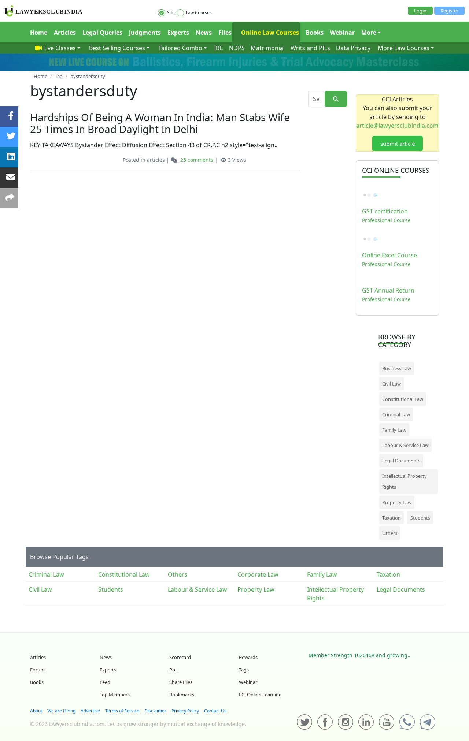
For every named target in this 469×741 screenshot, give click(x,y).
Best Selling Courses (117, 48)
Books (315, 33)
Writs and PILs (310, 48)
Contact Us (215, 711)
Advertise (90, 711)
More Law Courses (403, 48)
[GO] (336, 99)
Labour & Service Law (405, 445)
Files (225, 33)
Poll (173, 669)
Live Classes (59, 48)
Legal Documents (401, 460)
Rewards (248, 657)
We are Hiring (61, 711)
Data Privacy (353, 48)
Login (420, 10)
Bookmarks (181, 694)
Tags (244, 669)
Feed (105, 682)
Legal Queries (102, 33)
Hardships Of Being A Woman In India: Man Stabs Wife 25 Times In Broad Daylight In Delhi (160, 123)
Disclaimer (155, 711)
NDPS (237, 48)
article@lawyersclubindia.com (397, 126)
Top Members (115, 694)
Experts (178, 33)
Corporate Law (257, 574)
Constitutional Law (402, 399)
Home (38, 33)
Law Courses (199, 13)
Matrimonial (268, 48)
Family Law (394, 430)
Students (420, 517)
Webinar (342, 33)
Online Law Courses (269, 33)
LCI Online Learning (260, 694)
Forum (37, 669)
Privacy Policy (185, 711)
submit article (397, 143)
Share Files (180, 682)
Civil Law (391, 383)
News (204, 33)
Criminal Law (396, 414)
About (36, 711)
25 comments (196, 159)
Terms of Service (122, 711)
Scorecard (180, 657)
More (368, 33)
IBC (218, 48)
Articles (65, 33)
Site (171, 13)
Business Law (396, 368)
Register (449, 10)
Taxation (391, 517)
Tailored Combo (180, 48)
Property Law (396, 502)
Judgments (145, 33)
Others (389, 533)
